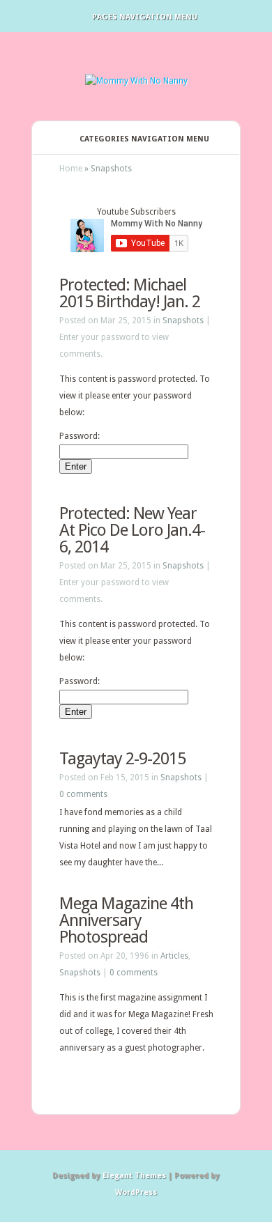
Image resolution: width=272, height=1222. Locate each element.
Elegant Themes (134, 1175)
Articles (174, 956)
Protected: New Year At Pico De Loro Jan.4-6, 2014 (132, 530)
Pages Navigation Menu (144, 17)
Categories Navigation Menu (144, 139)
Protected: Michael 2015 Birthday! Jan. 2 (129, 293)
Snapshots (183, 320)
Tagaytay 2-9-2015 (122, 758)
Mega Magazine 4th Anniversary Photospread (126, 920)
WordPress (136, 1192)
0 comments (83, 794)
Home (70, 168)
